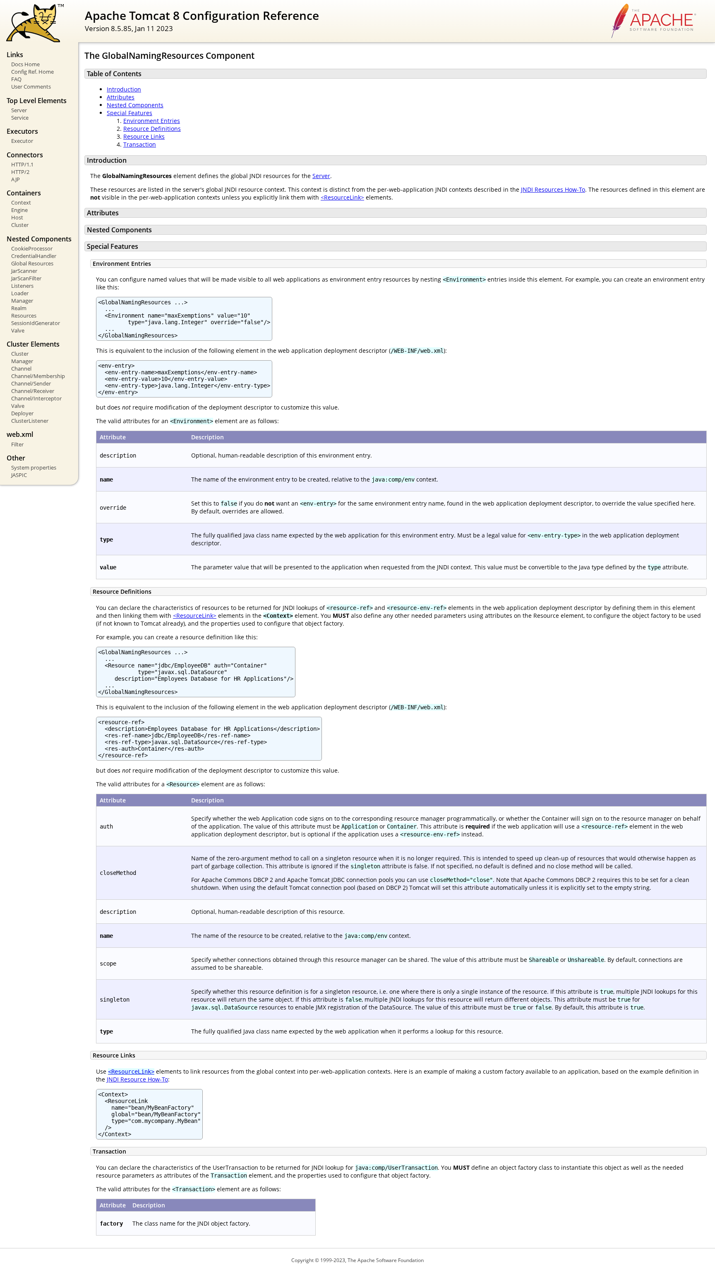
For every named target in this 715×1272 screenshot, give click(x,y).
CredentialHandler (33, 256)
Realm (18, 308)
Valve (17, 330)
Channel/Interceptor (36, 398)
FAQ (16, 79)
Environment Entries (151, 121)
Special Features (129, 113)
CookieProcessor (32, 248)
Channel (21, 368)
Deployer (22, 413)
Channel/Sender (31, 383)
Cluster (20, 225)
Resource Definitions (152, 128)
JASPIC (19, 475)
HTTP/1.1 (22, 164)
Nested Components (135, 105)
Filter (17, 444)
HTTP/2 (20, 172)
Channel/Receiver (32, 391)
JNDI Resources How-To (553, 189)
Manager (22, 300)
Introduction (124, 89)
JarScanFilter (26, 278)
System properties (33, 467)
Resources (23, 315)
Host (17, 217)
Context (21, 202)
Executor (22, 141)
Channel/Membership (38, 376)
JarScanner (24, 271)
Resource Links (144, 136)
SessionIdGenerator (35, 323)
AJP (15, 179)
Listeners (22, 285)
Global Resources (32, 263)
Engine (19, 210)
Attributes (120, 97)
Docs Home (25, 64)
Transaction (139, 144)
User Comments (31, 86)
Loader (20, 293)
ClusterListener (29, 420)
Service (20, 117)
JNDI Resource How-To (137, 1079)
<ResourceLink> (342, 197)
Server (19, 110)
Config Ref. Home (32, 71)
